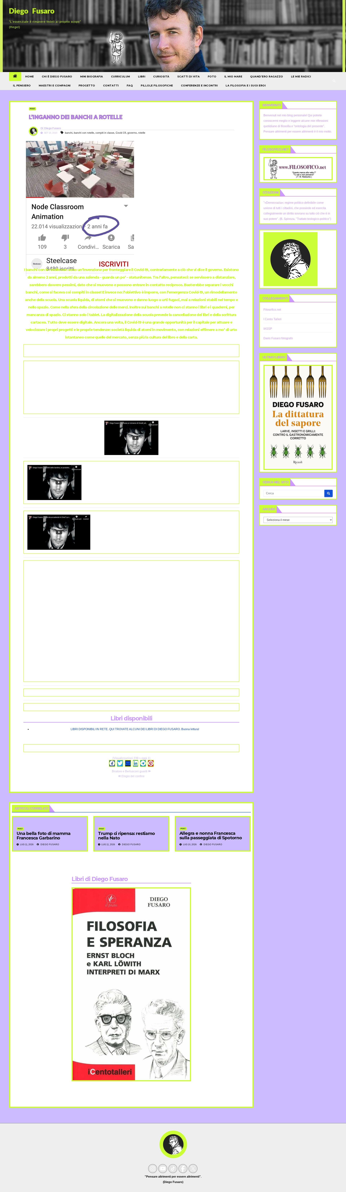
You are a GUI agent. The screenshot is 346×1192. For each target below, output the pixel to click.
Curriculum (120, 76)
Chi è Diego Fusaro (57, 76)
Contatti (111, 85)
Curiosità (161, 76)
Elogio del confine (133, 776)
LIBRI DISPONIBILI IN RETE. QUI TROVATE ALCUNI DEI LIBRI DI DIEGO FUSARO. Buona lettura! (135, 729)
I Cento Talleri (272, 319)
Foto (212, 76)
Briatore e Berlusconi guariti (130, 771)
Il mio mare (233, 76)
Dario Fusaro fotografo (278, 338)
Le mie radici (301, 76)
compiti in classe (105, 132)
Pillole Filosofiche (157, 85)
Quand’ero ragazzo (266, 76)
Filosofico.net (272, 309)
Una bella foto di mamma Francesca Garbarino (43, 836)
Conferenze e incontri (199, 85)
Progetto (87, 85)
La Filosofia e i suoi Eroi (246, 85)
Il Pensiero (22, 85)
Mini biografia (91, 76)
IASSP (267, 328)
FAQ (130, 85)
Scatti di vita (188, 76)
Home (29, 76)
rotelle (141, 132)
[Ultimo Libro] (298, 417)
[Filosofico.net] (298, 168)
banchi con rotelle (84, 132)
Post (32, 109)
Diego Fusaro (52, 128)
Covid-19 (121, 132)
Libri (141, 76)
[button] (334, 80)
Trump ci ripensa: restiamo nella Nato (126, 836)
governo (132, 132)
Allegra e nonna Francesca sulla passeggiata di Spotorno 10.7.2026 (210, 838)
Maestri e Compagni (55, 85)
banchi (68, 132)
